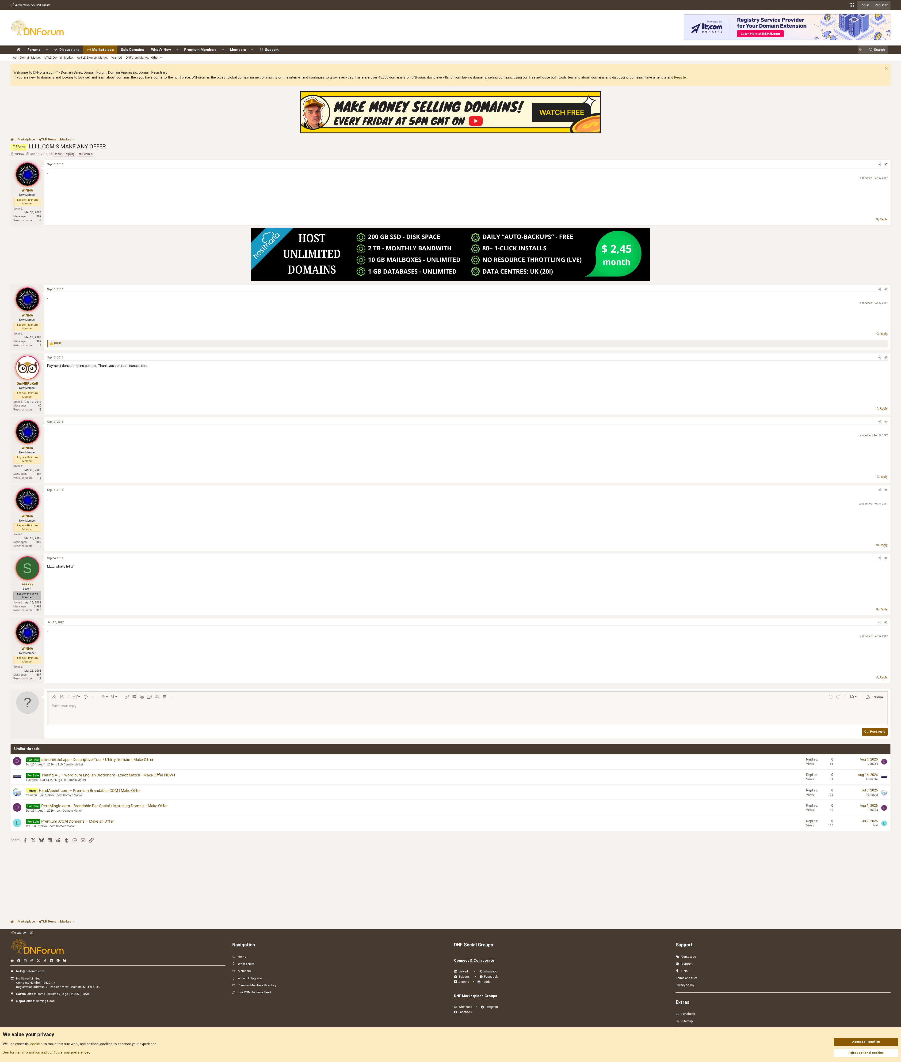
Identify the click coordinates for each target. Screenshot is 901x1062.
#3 (886, 357)
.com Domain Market (26, 57)
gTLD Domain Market (58, 57)
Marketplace (103, 50)
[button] (852, 5)
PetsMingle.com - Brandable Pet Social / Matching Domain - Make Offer (104, 805)
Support (272, 50)
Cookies (21, 933)
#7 (886, 622)
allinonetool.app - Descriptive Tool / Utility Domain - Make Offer (97, 759)
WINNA (19, 154)
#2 (886, 289)
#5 (886, 490)
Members (238, 50)
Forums (33, 50)
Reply (883, 219)
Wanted (116, 57)
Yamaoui (32, 795)
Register (680, 77)
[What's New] (862, 49)
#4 (886, 421)
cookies (36, 1044)
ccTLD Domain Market (92, 57)
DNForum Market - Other (142, 57)
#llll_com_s (86, 154)
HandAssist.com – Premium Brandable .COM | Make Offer (90, 790)
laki (28, 826)
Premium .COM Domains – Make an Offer (77, 821)
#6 (886, 558)
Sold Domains (132, 50)
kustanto (32, 780)
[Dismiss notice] (886, 69)
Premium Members (200, 50)
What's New (161, 50)
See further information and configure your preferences (46, 1052)
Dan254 (31, 764)
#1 (886, 164)
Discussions (69, 50)
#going (70, 154)
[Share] (880, 164)
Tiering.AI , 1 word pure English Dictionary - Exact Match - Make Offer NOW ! (108, 775)
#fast (58, 154)
